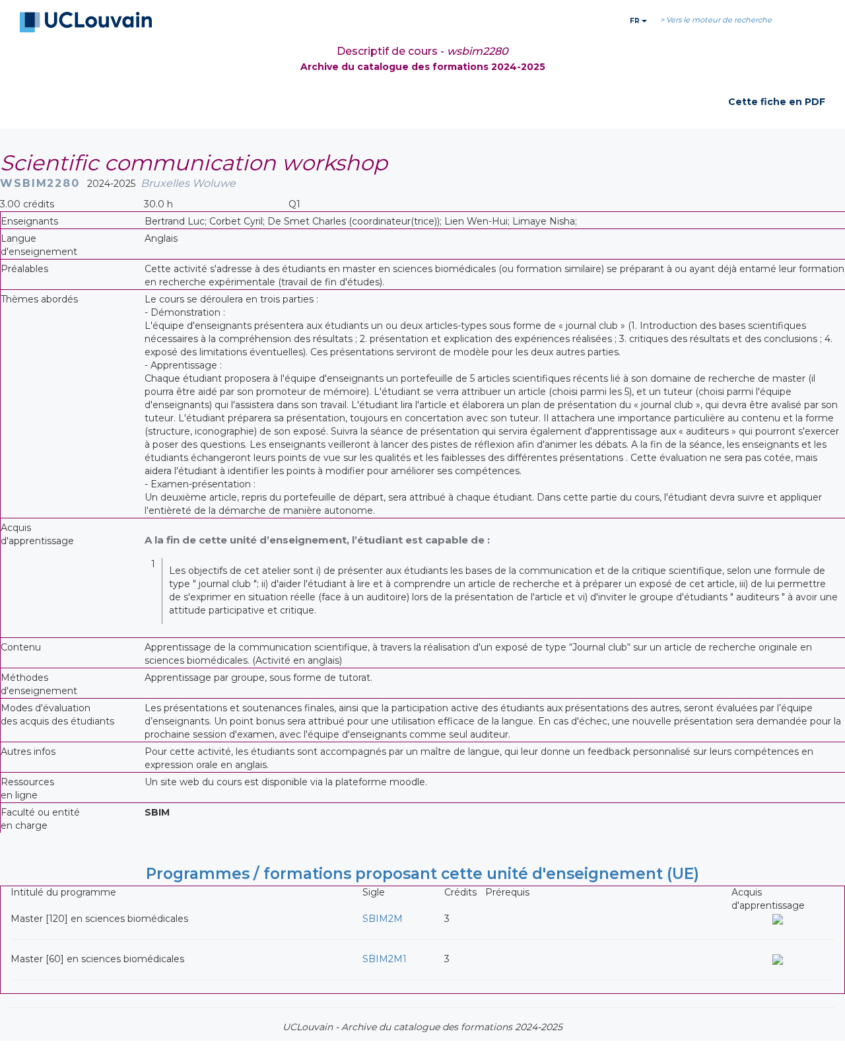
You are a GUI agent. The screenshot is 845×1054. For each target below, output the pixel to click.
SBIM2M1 (384, 959)
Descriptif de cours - (422, 51)
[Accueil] (86, 22)
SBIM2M (382, 919)
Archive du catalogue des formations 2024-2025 (422, 67)
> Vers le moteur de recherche (716, 19)
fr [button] (636, 21)
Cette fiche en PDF (776, 102)
